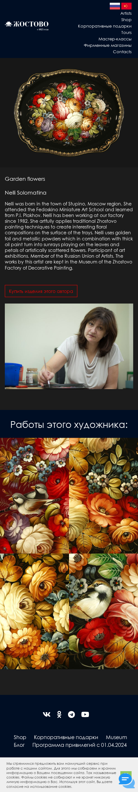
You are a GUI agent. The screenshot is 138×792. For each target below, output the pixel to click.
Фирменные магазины (108, 45)
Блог (19, 744)
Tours (126, 32)
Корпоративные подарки (105, 26)
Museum (116, 737)
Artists (126, 13)
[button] (73, 787)
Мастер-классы (115, 38)
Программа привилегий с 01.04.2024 (79, 744)
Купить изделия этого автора (41, 291)
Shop (126, 19)
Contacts (122, 51)
